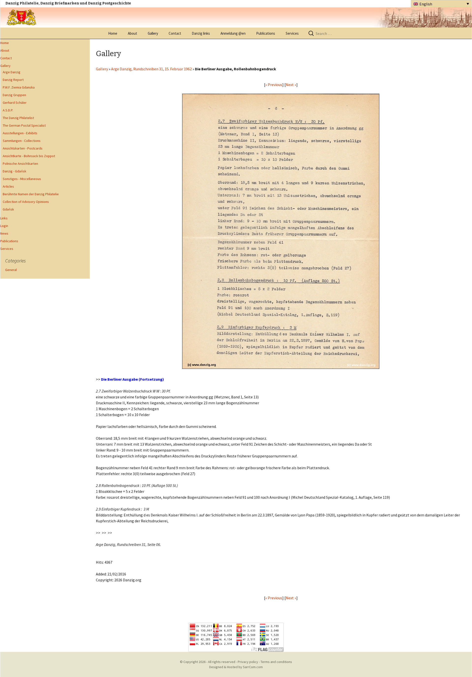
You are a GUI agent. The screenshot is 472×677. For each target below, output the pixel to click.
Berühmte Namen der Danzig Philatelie (31, 194)
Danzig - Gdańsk (14, 171)
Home (112, 33)
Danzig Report (13, 79)
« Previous (273, 84)
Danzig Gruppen (14, 95)
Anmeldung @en (233, 33)
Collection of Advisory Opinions (26, 201)
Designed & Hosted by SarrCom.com (236, 667)
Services (292, 33)
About (132, 33)
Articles (8, 186)
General (11, 270)
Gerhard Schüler (15, 102)
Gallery (153, 33)
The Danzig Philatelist (18, 118)
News (4, 233)
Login (4, 226)
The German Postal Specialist (24, 125)
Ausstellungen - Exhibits (20, 133)
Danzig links (201, 33)
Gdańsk (8, 209)
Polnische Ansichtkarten (20, 163)
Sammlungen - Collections (22, 140)
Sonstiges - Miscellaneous (22, 179)
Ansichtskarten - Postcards (23, 148)
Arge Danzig (11, 72)
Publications (265, 33)
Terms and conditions (276, 662)
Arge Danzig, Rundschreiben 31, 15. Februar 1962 (151, 68)
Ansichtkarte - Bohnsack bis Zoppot (29, 156)
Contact (175, 33)
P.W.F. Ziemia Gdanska (19, 87)
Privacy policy (248, 662)
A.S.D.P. (8, 110)
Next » (291, 84)
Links (4, 218)
